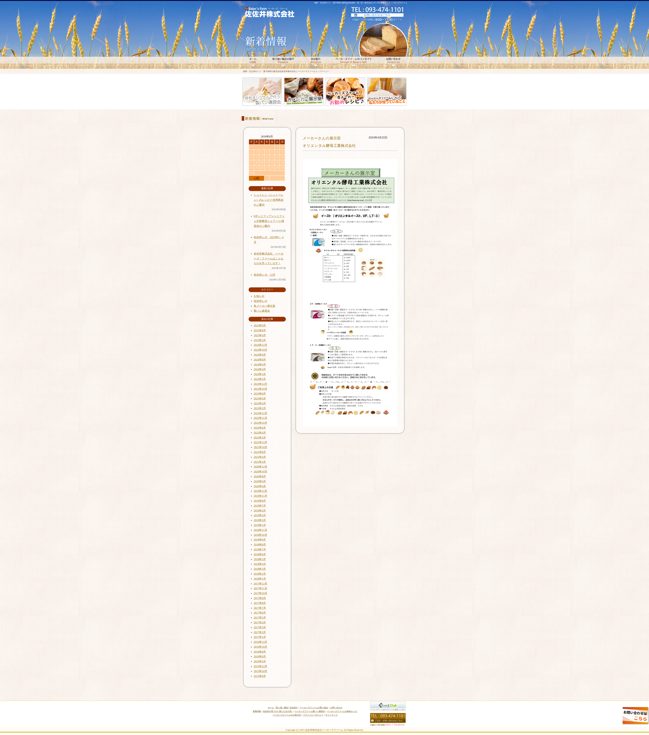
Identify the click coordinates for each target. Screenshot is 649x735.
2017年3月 (260, 627)
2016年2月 (260, 661)
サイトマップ (331, 715)
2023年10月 (260, 388)
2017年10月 (260, 593)
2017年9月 (260, 598)
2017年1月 (260, 637)
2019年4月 (260, 510)
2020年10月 (260, 471)
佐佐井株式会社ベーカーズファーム (324, 730)
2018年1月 (260, 578)
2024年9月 (260, 354)
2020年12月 (260, 466)
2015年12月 (260, 666)
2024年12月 (260, 344)
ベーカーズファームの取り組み (314, 707)
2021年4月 (260, 457)
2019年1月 (260, 525)
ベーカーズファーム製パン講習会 (309, 711)
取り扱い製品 (282, 707)
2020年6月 (260, 481)
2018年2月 (260, 573)
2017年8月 (260, 603)
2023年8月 (260, 393)
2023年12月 (260, 384)
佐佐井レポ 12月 (264, 274)
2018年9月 (260, 539)
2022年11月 (260, 418)
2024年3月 (260, 374)
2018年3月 (260, 568)
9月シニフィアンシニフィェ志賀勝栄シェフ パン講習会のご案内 (269, 221)
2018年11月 (260, 530)
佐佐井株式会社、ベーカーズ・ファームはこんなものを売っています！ (268, 258)
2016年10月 (260, 646)
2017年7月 (260, 608)
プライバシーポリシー (313, 715)
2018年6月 (260, 554)
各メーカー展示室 (264, 305)
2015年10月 (260, 671)
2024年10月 (260, 349)
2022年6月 (260, 427)
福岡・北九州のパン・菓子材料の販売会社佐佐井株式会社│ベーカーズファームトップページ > (286, 71)
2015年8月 (260, 676)
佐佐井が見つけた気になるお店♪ (277, 711)
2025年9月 (260, 325)
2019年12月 (260, 491)
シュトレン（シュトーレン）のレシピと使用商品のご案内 (268, 200)
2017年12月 (260, 583)
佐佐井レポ (260, 301)
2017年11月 (260, 588)
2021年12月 (260, 442)
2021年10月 (260, 447)
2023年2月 (260, 408)
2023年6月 (260, 398)
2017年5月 (260, 617)
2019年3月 (260, 515)
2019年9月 (260, 500)
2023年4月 (260, 403)
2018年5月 (260, 559)
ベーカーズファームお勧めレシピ (342, 711)
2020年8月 (260, 476)
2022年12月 (260, 413)
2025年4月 (260, 335)
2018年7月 (260, 549)
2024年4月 (260, 369)
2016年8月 (260, 651)
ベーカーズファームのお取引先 (287, 715)
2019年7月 (260, 505)
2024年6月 (260, 364)
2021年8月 (260, 452)
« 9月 (256, 178)
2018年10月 (260, 535)
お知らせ (259, 296)
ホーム (271, 707)
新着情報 (257, 711)
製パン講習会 (262, 310)
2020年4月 (260, 486)
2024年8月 (260, 359)
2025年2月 (260, 340)
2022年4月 (260, 432)
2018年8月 (260, 544)
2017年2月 (260, 632)
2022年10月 (260, 422)
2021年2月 (260, 461)
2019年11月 (260, 495)
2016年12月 (260, 642)
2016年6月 (260, 656)
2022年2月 (260, 437)
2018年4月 (260, 564)
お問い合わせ (336, 707)
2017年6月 (260, 612)
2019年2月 (260, 520)
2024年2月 (260, 379)
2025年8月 (260, 330)
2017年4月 (260, 622)
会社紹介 (294, 707)
